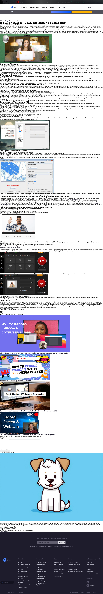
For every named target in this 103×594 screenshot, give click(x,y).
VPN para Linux (40, 578)
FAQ (47, 12)
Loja (64, 7)
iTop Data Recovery (23, 574)
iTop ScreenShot (22, 571)
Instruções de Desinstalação (75, 571)
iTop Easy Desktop (23, 567)
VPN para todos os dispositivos (41, 584)
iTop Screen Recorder (73, 199)
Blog (6, 21)
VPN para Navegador (42, 581)
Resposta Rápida (58, 576)
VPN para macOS (40, 564)
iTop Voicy (20, 569)
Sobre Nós (89, 562)
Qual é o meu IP (58, 564)
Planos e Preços (22, 587)
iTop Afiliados (90, 571)
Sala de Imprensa (91, 567)
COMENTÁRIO (4, 449)
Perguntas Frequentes (74, 564)
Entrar (89, 7)
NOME (2, 437)
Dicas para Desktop (59, 569)
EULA (94, 592)
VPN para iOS (39, 569)
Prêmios (89, 569)
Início (2, 21)
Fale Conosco (90, 564)
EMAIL (2, 438)
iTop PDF (20, 578)
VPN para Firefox (40, 576)
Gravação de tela (14, 21)
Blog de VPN (57, 567)
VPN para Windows (41, 562)
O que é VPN (57, 562)
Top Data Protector (23, 576)
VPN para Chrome (41, 574)
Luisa (1, 25)
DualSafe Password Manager (23, 581)
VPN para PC (39, 567)
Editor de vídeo (35, 12)
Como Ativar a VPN (73, 569)
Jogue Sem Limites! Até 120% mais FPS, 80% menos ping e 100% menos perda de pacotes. (53, 2)
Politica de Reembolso (74, 592)
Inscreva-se (62, 542)
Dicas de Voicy (58, 571)
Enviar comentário (5, 451)
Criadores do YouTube (93, 574)
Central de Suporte (73, 562)
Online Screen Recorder (24, 585)
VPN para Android (41, 571)
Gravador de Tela (58, 574)
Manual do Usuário (73, 567)
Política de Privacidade (85, 592)
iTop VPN (20, 562)
